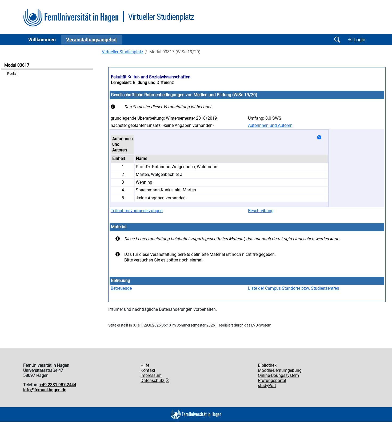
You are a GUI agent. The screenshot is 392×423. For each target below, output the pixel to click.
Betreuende (121, 288)
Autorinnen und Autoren (270, 125)
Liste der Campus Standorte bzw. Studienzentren (293, 288)
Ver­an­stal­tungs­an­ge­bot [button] (91, 39)
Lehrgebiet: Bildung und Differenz (142, 82)
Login (359, 39)
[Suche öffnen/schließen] (337, 39)
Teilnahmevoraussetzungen (137, 210)
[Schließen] (319, 137)
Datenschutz (153, 380)
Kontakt (148, 370)
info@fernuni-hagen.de (44, 389)
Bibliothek (267, 365)
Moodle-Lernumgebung (280, 370)
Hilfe (145, 365)
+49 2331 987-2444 (57, 384)
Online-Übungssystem (278, 375)
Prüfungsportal (272, 380)
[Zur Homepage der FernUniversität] (70, 18)
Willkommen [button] (42, 39)
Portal (12, 73)
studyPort (267, 385)
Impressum (151, 375)
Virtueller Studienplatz (122, 51)
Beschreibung (261, 210)
